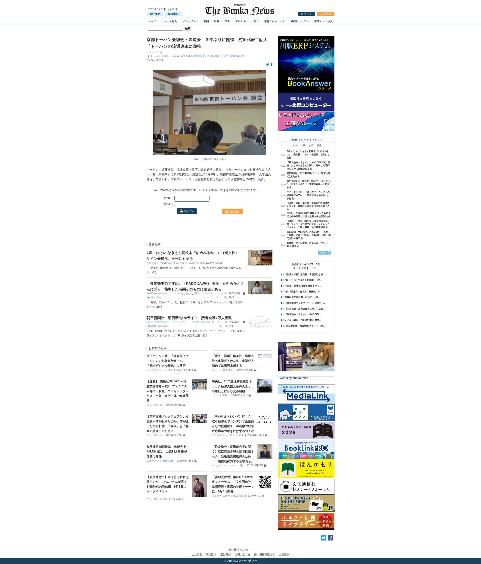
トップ (152, 21)
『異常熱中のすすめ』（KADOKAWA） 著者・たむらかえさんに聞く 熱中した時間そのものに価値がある (308, 165)
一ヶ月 (312, 268)
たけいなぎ (153, 262)
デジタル (240, 21)
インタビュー (190, 21)
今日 (295, 268)
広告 (227, 21)
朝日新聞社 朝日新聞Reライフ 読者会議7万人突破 (189, 318)
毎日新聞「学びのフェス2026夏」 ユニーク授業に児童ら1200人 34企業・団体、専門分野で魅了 (309, 235)
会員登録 (325, 14)
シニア (195, 322)
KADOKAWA (154, 293)
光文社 (183, 262)
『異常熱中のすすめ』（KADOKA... (303, 314)
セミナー (217, 495)
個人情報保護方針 (264, 554)
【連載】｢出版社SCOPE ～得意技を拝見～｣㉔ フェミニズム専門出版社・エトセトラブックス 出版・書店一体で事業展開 (168, 391)
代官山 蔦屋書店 (169, 262)
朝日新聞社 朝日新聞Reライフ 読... (305, 325)
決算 (230, 369)
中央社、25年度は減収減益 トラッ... (303, 285)
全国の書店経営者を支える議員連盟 (199, 56)
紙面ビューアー (300, 21)
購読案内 (173, 13)
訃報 (319, 145)
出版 (216, 21)
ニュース (151, 52)
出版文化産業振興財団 (233, 56)
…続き (153, 272)
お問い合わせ (242, 554)
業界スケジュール (274, 21)
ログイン (306, 14)
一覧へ (323, 252)
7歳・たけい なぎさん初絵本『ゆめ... (303, 280)
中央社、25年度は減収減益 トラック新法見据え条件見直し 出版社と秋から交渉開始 (232, 386)
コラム (255, 21)
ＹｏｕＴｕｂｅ (170, 293)
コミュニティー (181, 322)
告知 (165, 499)
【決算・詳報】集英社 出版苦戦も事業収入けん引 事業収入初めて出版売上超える (233, 360)
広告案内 (225, 554)
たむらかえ (187, 293)
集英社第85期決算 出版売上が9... (302, 297)
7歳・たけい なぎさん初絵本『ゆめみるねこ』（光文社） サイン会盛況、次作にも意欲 (308, 154)
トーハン (155, 56)
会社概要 (155, 13)
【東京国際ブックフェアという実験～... (305, 303)
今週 (303, 268)
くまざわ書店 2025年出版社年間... (303, 320)
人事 (159, 460)
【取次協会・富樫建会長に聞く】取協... (305, 308)
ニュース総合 (169, 21)
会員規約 (284, 554)
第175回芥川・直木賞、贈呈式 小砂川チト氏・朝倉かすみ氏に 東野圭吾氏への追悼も (309, 184)
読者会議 (163, 326)
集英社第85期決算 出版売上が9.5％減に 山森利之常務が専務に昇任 (167, 451)
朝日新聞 (205, 322)
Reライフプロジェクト (159, 322)
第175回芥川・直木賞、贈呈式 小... (303, 291)
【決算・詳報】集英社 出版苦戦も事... (305, 274)
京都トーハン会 (170, 56)
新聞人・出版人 (323, 21)
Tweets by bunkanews (293, 378)
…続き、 (261, 179)
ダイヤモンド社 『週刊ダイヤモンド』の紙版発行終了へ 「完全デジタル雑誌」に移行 (168, 360)
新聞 (206, 21)
